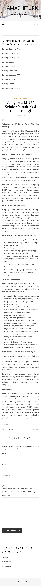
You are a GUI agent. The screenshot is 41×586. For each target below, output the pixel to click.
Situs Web (6, 475)
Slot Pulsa (12, 84)
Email (4, 464)
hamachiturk (11, 429)
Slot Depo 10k (14, 57)
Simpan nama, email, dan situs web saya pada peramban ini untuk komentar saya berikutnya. (19, 490)
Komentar (6, 496)
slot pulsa (5, 557)
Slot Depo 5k (14, 53)
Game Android (20, 99)
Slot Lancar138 (14, 88)
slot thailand (6, 562)
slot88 (11, 62)
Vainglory (6, 424)
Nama (5, 453)
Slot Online (13, 66)
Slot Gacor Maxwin (16, 49)
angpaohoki (6, 566)
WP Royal (28, 582)
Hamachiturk (20, 7)
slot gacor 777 (14, 75)
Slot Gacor (13, 79)
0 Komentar (35, 429)
